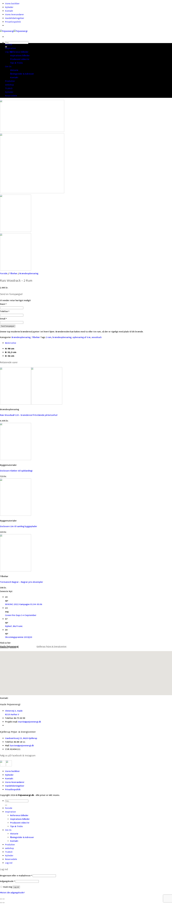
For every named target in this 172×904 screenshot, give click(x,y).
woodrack (97, 337)
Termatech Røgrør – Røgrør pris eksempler (21, 582)
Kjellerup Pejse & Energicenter (52, 647)
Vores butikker (12, 4)
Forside (8, 45)
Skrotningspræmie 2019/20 (18, 637)
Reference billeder (19, 52)
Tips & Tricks (16, 63)
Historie (14, 70)
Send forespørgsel (7, 326)
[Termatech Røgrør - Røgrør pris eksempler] (15, 571)
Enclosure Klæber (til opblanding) (16, 471)
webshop (9, 85)
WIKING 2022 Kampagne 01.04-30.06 (23, 604)
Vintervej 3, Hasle (14, 711)
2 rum (48, 337)
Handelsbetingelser (14, 18)
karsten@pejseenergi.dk (22, 746)
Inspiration (10, 48)
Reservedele (11, 96)
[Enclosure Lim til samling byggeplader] (15, 515)
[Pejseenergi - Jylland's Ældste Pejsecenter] (13, 31)
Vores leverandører (14, 15)
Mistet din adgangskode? (12, 893)
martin (21, 722)
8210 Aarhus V (12, 715)
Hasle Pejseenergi (9, 647)
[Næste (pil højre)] (4, 902)
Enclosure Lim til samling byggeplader (18, 526)
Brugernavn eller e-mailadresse (16, 876)
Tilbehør (13, 274)
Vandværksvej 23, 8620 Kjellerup (21, 738)
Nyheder (9, 7)
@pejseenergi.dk (33, 722)
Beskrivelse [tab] (10, 343)
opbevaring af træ (82, 337)
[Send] (6, 805)
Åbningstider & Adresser (22, 74)
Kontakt (9, 11)
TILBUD (8, 89)
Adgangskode (7, 881)
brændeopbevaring (62, 337)
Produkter (10, 81)
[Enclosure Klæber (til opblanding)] (15, 460)
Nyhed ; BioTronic (14, 626)
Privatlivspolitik (13, 22)
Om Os (8, 67)
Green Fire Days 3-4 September (20, 615)
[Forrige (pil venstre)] (1, 902)
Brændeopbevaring (28, 274)
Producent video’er (19, 59)
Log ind (16, 887)
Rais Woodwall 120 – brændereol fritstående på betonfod (28, 415)
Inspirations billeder (20, 56)
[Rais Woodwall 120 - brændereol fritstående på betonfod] (31, 404)
